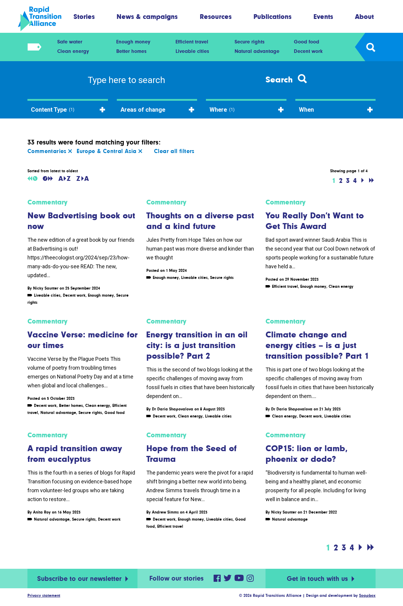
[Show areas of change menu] (32, 47)
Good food (306, 42)
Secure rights (250, 42)
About (364, 16)
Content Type (52, 109)
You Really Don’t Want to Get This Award (315, 220)
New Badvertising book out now (81, 220)
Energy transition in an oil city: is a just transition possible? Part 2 (197, 345)
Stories (84, 16)
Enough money (133, 42)
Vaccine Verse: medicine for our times (82, 339)
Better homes (131, 51)
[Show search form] (370, 47)
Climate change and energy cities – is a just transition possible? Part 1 (317, 345)
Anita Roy (42, 512)
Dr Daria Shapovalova (172, 409)
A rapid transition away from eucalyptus (74, 453)
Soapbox (367, 595)
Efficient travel (192, 42)
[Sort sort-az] (64, 178)
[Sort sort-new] (48, 178)
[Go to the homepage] (45, 19)
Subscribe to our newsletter (80, 579)
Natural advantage (257, 51)
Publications (272, 16)
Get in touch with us (318, 579)
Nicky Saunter (45, 288)
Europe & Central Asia (107, 151)
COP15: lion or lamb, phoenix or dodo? (307, 453)
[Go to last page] (371, 180)
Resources (216, 16)
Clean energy (73, 51)
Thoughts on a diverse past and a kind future (200, 220)
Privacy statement (43, 595)
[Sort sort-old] (32, 178)
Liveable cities (192, 51)
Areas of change (142, 109)
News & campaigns (147, 16)
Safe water (69, 42)
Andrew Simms (165, 512)
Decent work (308, 51)
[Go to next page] (363, 180)
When (306, 109)
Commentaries (47, 151)
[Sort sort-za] (82, 178)
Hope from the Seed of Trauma (191, 453)
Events (323, 16)
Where (222, 109)
